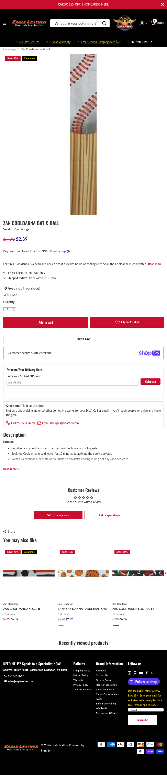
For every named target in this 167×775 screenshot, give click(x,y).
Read (10, 469)
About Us (101, 670)
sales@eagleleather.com (20, 681)
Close (162, 4)
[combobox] (80, 23)
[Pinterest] (135, 672)
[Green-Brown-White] (116, 625)
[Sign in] (143, 23)
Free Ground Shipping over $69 (101, 42)
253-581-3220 (16, 676)
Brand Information (109, 663)
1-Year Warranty (60, 42)
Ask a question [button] (109, 515)
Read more (155, 264)
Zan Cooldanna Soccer (21, 608)
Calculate (150, 381)
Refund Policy (80, 675)
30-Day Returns (29, 42)
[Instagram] (129, 672)
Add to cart (45, 322)
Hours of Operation (106, 684)
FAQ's (99, 698)
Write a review (58, 515)
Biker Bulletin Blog (106, 703)
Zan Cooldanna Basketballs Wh (83, 608)
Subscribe (143, 720)
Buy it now (83, 339)
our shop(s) (33, 288)
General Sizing (103, 680)
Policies (79, 663)
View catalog (5, 23)
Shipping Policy (81, 670)
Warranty (78, 680)
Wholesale (101, 708)
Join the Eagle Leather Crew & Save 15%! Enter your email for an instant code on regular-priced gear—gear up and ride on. (145, 697)
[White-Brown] (61, 625)
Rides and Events (105, 689)
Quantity (8, 302)
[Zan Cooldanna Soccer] (29, 573)
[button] (14, 311)
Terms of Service (82, 689)
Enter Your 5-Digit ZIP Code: (24, 376)
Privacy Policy (80, 684)
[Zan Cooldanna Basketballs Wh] (83, 573)
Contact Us (102, 675)
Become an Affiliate (106, 713)
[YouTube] (141, 673)
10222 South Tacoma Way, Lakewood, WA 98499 (41, 670)
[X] (151, 673)
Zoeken (104, 23)
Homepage (9, 49)
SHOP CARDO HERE (95, 4)
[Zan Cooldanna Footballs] (138, 573)
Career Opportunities (107, 694)
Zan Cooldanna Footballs (133, 608)
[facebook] (146, 673)
